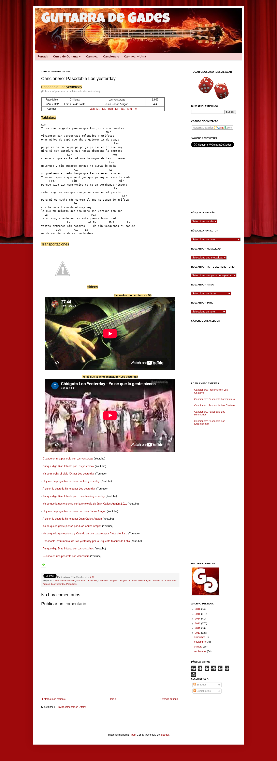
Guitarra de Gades (105, 20)
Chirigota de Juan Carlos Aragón (134, 580)
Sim (129, 108)
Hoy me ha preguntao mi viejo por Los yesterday (71, 481)
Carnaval (92, 56)
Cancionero (111, 56)
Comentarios (203, 691)
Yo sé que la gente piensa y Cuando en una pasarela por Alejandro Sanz (85, 533)
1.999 (56, 580)
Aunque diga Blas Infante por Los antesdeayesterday (74, 496)
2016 (198, 609)
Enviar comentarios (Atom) (71, 707)
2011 (198, 632)
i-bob (133, 734)
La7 (104, 108)
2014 (198, 618)
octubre (198, 646)
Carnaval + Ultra (135, 56)
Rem (111, 108)
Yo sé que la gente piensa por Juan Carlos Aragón (72, 526)
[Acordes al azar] (213, 88)
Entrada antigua (169, 699)
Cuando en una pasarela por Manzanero (66, 556)
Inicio (113, 699)
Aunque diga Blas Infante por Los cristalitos (68, 548)
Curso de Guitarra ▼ (67, 56)
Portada (43, 56)
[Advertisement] (106, 61)
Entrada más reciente (54, 699)
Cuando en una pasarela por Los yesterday (68, 458)
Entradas (201, 684)
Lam (92, 108)
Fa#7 (123, 108)
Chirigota (113, 580)
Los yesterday (58, 584)
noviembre (200, 641)
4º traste (80, 580)
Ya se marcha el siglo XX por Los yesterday (68, 473)
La (116, 108)
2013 (198, 623)
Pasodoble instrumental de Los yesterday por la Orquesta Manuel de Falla (86, 541)
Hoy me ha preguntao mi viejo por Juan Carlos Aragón (74, 511)
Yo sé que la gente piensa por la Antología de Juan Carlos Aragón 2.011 (85, 503)
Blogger (164, 734)
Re (135, 108)
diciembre (200, 637)
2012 (198, 628)
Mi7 (98, 108)
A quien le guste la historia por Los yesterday (69, 488)
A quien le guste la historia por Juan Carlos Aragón (72, 518)
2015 (198, 614)
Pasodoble (71, 584)
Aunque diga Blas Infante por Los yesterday (68, 466)
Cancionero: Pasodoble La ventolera (214, 399)
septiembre (200, 651)
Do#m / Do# (157, 580)
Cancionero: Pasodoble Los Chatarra (214, 405)
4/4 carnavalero (67, 580)
